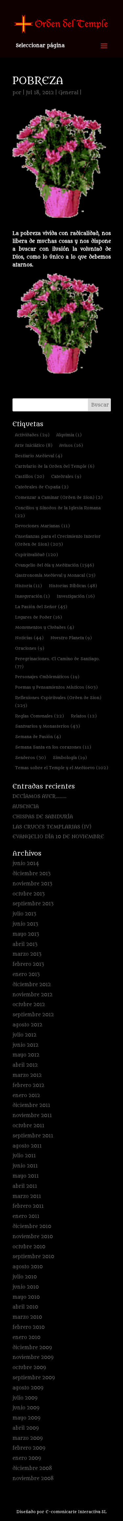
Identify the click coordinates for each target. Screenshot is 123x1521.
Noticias (29, 637)
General (68, 93)
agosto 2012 (27, 1025)
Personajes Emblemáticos (47, 676)
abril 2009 (25, 1428)
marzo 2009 (27, 1438)
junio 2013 (25, 924)
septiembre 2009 (33, 1378)
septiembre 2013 (32, 904)
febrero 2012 (28, 1085)
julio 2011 (24, 1156)
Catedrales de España (42, 486)
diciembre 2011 (31, 1105)
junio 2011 (25, 1166)
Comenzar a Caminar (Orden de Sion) (59, 497)
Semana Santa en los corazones (53, 747)
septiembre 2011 (32, 1136)
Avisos (71, 445)
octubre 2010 (28, 1247)
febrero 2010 (28, 1327)
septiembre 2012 (33, 1015)
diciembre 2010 (31, 1226)
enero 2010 (26, 1337)
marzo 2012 (27, 1075)
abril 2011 (24, 1186)
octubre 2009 (29, 1367)
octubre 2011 (28, 1126)
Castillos (29, 476)
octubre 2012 (28, 1004)
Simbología (70, 757)
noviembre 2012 (32, 995)
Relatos (84, 716)
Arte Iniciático (33, 445)
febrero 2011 (28, 1206)
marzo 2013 (26, 954)
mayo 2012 (25, 1055)
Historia (28, 585)
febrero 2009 (28, 1448)
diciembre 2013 (31, 874)
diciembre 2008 (32, 1468)
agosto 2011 (27, 1146)
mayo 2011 (25, 1176)
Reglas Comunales (39, 716)
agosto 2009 (27, 1388)
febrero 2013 (28, 964)
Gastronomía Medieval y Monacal (55, 575)
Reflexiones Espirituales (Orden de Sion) (58, 701)
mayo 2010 (26, 1297)
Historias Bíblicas (73, 585)
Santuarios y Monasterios (47, 726)
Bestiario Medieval (38, 455)
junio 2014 (25, 863)
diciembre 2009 (32, 1347)
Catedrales (66, 476)
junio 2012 (25, 1045)
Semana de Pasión (38, 736)
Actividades (32, 434)
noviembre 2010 (32, 1237)
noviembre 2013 (32, 884)
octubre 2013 (28, 894)
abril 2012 (25, 1065)
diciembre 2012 (31, 984)
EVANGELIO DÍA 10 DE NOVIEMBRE (58, 837)
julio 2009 (24, 1398)
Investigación (76, 596)
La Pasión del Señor (41, 606)
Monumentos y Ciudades (44, 627)
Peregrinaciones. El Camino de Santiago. (57, 662)
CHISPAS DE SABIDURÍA (42, 817)
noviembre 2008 (33, 1478)
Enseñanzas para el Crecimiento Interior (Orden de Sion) (58, 540)
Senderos (30, 757)
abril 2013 (24, 944)
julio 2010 (24, 1277)
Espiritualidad (36, 554)
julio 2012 (24, 1035)
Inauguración (32, 596)
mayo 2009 (26, 1418)
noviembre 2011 (32, 1115)
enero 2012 (26, 1095)
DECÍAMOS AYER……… (39, 796)
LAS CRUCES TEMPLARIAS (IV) (52, 827)
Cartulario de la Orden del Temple (54, 466)
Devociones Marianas (42, 525)
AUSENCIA (25, 806)
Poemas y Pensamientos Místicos (56, 687)
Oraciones (29, 648)
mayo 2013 (25, 934)
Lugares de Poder (38, 617)
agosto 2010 (27, 1267)
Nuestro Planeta (71, 637)
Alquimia (69, 434)
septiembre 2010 (33, 1256)
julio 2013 (24, 914)
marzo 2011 (26, 1196)
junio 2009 (25, 1408)
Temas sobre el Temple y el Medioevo (61, 767)
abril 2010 (25, 1307)
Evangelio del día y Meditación (54, 565)
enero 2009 (26, 1458)
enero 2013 (26, 974)
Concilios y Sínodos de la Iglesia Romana (58, 511)
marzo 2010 (27, 1317)
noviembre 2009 (32, 1357)
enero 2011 (25, 1216)
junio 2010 (25, 1287)
